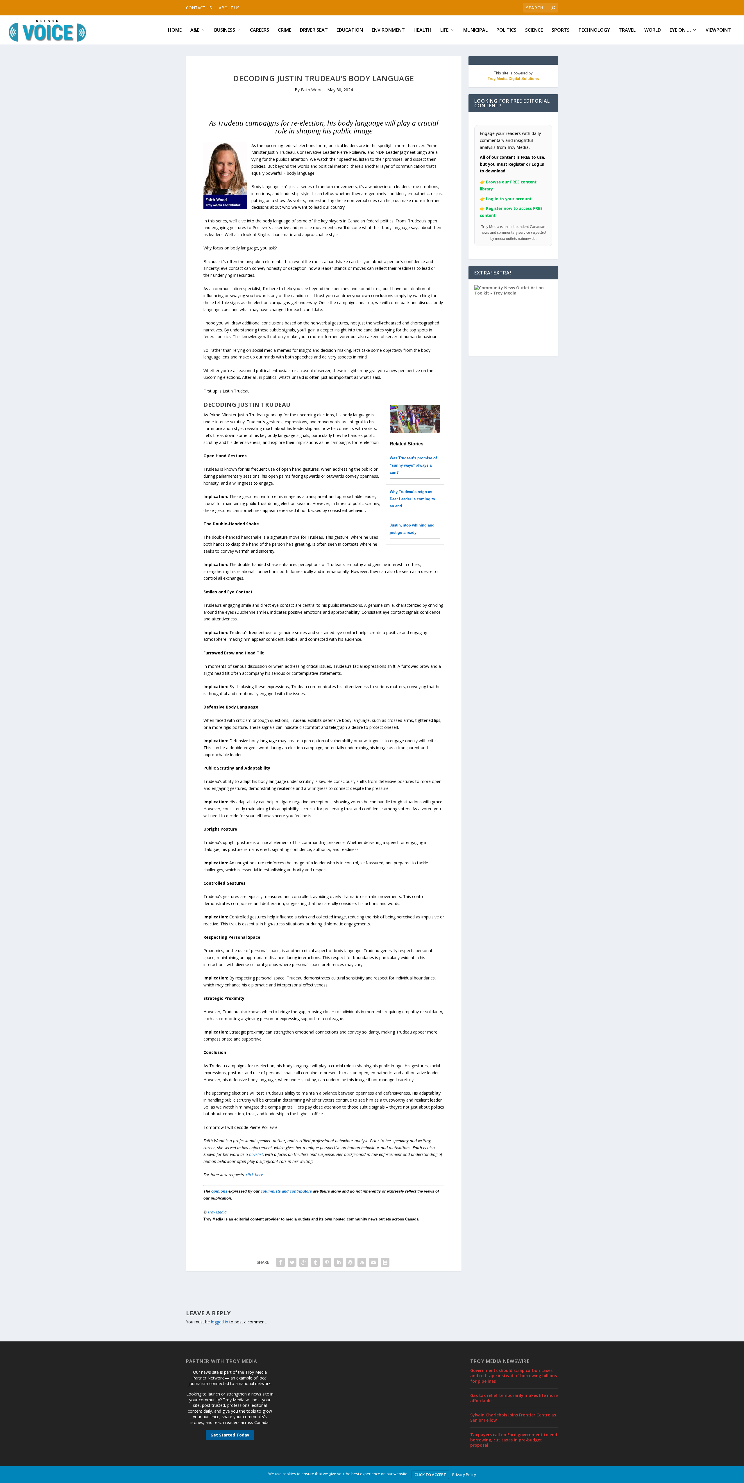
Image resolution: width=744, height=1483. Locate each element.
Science (534, 30)
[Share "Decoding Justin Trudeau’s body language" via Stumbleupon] (362, 1262)
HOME (175, 30)
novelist (256, 1154)
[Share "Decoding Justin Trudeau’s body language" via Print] (385, 1262)
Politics (506, 30)
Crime (284, 30)
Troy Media (217, 1212)
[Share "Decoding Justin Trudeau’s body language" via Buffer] (350, 1262)
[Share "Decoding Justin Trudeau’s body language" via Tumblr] (315, 1262)
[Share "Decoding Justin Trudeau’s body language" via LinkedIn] (338, 1262)
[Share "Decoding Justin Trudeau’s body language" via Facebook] (280, 1262)
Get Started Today (229, 1435)
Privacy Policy (464, 1474)
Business (224, 30)
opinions (219, 1191)
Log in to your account (509, 198)
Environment (388, 30)
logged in (219, 1322)
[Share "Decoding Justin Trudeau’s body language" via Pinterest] (327, 1262)
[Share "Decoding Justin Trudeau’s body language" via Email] (373, 1262)
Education (350, 30)
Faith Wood (312, 89)
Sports (561, 30)
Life (444, 30)
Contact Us (199, 7)
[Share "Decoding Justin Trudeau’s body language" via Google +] (304, 1262)
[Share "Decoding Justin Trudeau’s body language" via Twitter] (292, 1262)
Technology (594, 30)
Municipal (475, 30)
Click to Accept (430, 1474)
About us (229, 7)
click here (254, 1174)
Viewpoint (718, 30)
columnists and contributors (286, 1191)
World (652, 30)
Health (423, 30)
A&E (194, 30)
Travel (627, 30)
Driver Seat (314, 30)
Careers (259, 30)
